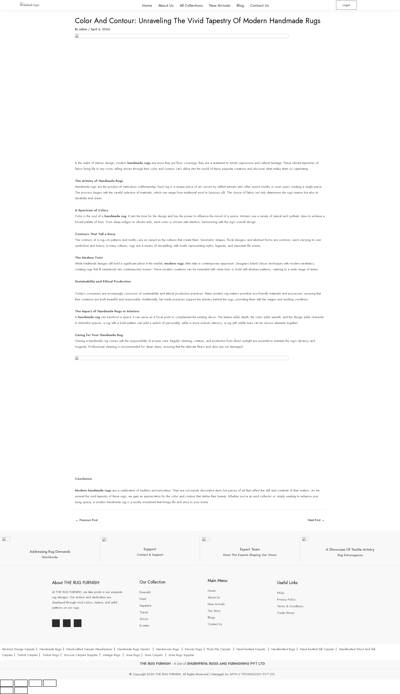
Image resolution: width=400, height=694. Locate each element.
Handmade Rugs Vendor (134, 649)
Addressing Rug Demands (50, 551)
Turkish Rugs (50, 655)
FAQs (280, 593)
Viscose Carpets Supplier (81, 655)
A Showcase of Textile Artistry (350, 549)
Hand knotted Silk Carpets (317, 649)
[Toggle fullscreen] (35, 683)
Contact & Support (150, 554)
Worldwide (50, 557)
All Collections (191, 6)
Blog (240, 6)
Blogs (211, 617)
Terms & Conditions (290, 606)
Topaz (144, 612)
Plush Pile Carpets (219, 649)
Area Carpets (154, 655)
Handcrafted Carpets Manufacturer (89, 649)
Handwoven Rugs (167, 649)
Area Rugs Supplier (181, 655)
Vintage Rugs (112, 655)
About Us (166, 6)
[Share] (21, 683)
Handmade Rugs (51, 649)
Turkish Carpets (27, 655)
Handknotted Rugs (283, 649)
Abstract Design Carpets (19, 649)
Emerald (145, 592)
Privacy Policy (286, 599)
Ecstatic (145, 625)
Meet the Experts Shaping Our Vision (250, 555)
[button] (191, 6)
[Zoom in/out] (49, 683)
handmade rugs (99, 490)
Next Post (316, 520)
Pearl (143, 599)
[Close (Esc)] (6, 683)
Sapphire (145, 605)
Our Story (214, 610)
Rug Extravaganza (350, 555)
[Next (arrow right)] (21, 690)
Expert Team (250, 549)
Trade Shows (286, 613)
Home (147, 6)
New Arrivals (219, 6)
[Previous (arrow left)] (6, 690)
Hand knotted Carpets (250, 649)
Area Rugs (133, 655)
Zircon (144, 619)
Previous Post (86, 520)
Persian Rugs (193, 649)
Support (150, 549)
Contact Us (259, 6)
